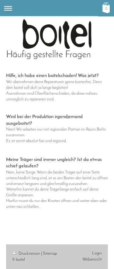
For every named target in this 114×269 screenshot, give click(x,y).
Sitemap (50, 253)
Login (97, 253)
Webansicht (92, 259)
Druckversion (29, 253)
